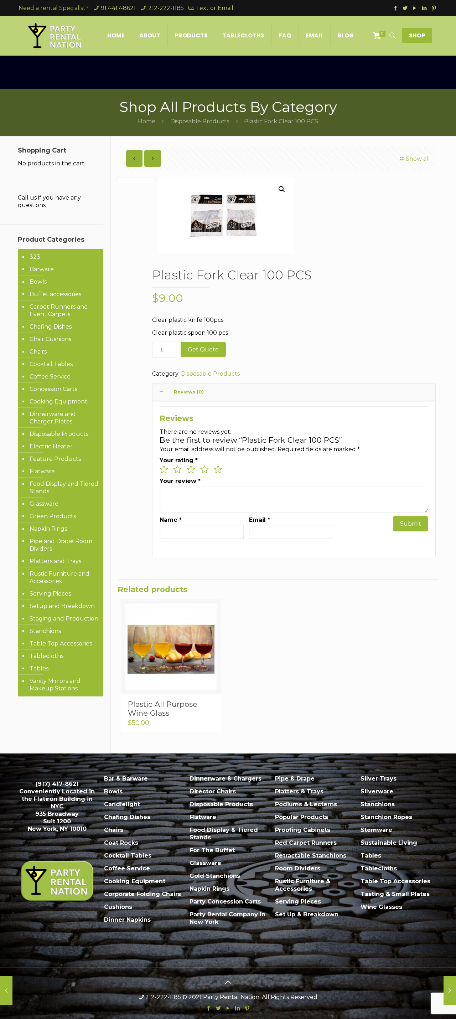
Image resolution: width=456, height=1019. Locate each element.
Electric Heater (51, 446)
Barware (42, 269)
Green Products (53, 516)
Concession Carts (53, 389)
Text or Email (214, 8)
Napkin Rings (48, 528)
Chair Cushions (50, 339)
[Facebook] (395, 8)
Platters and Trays (55, 561)
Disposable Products (199, 121)
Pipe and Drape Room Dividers (61, 545)
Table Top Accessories (61, 643)
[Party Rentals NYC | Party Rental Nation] (55, 35)
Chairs (38, 351)
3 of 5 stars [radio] (191, 469)
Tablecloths (46, 656)
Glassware (44, 503)
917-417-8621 (118, 8)
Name (171, 519)
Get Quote (203, 349)
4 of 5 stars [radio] (204, 469)
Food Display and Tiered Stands (64, 487)
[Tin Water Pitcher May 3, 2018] (450, 990)
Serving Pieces (50, 593)
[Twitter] (405, 8)
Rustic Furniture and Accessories (59, 577)
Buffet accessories (55, 294)
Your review (180, 481)
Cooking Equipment (58, 401)
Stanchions (45, 631)
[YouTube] (414, 8)
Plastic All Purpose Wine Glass (162, 708)
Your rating (179, 460)
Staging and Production (64, 618)
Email (259, 519)
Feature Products (55, 459)
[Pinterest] (433, 8)
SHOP (417, 35)
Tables (39, 668)
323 (35, 256)
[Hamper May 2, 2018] (6, 990)
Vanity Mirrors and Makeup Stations (55, 685)
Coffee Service (50, 376)
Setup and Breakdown (62, 606)
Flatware (42, 471)
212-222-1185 (166, 8)
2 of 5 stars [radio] (177, 469)
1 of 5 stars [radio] (164, 469)
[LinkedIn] (424, 8)
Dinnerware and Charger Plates (53, 418)
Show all (418, 158)
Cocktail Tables (51, 364)
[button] (281, 189)
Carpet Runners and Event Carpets (59, 310)
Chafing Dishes (51, 326)
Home (146, 121)
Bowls (38, 281)
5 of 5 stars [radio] (218, 469)
